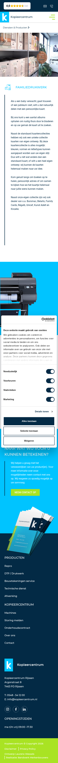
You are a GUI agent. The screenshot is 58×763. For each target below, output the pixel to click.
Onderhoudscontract (17, 627)
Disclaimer (10, 748)
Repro (8, 566)
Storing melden (13, 620)
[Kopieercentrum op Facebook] (16, 709)
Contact (9, 642)
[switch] (50, 380)
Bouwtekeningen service (19, 581)
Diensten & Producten (15, 27)
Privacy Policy (28, 748)
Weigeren (29, 440)
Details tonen (42, 411)
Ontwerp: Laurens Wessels (19, 753)
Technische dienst (15, 588)
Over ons (9, 635)
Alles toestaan (29, 421)
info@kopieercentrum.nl (22, 699)
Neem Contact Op (25, 492)
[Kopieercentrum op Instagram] (7, 709)
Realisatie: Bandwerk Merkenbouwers (27, 757)
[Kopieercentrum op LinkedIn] (24, 709)
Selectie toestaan (29, 431)
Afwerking (10, 596)
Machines (10, 612)
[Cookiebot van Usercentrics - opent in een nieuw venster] (42, 320)
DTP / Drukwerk (14, 573)
